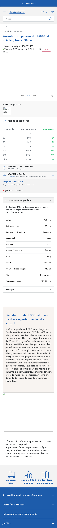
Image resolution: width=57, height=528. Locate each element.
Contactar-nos (30, 3)
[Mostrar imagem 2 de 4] (27, 95)
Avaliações (10, 289)
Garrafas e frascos (13, 31)
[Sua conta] (46, 12)
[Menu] (4, 12)
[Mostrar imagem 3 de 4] (29, 95)
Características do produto (18, 200)
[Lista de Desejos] (41, 12)
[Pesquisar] (50, 19)
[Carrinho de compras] (51, 12)
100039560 (11, 176)
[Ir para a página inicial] (17, 11)
